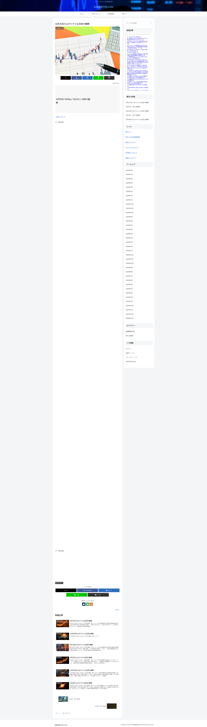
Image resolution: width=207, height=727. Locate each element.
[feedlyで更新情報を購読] (87, 604)
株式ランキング (130, 142)
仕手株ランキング (131, 152)
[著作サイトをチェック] (83, 604)
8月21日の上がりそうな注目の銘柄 (137, 102)
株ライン (128, 132)
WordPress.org (131, 361)
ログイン (129, 349)
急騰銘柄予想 (60, 582)
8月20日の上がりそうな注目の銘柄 (137, 111)
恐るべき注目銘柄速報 (132, 137)
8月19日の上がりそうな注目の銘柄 (137, 119)
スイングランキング (132, 147)
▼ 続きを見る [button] (60, 122)
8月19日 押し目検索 (133, 115)
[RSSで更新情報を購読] (91, 604)
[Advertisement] (105, 100)
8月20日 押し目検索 (133, 107)
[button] (109, 78)
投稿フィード (130, 353)
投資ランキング (130, 158)
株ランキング (60, 117)
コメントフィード (131, 357)
